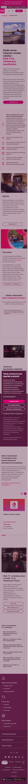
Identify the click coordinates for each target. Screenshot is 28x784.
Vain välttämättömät (13, 406)
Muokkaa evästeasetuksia (13, 410)
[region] (13, 392)
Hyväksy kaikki (13, 402)
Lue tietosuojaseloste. (9, 397)
